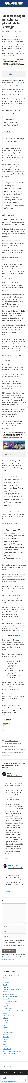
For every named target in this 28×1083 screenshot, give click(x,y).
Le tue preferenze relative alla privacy (15, 1077)
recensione (16, 635)
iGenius (5, 1013)
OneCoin (5, 1039)
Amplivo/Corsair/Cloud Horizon (11, 975)
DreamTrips (6, 987)
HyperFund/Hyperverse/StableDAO (13, 1011)
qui (17, 85)
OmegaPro (6, 1037)
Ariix (4, 980)
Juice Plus (5, 1027)
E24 (10, 74)
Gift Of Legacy (7, 1004)
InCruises (5, 1018)
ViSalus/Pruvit (7, 1049)
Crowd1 (5, 985)
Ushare (5, 1046)
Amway (5, 978)
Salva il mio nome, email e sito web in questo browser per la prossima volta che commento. (14, 942)
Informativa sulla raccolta (9, 1081)
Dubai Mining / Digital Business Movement (11, 991)
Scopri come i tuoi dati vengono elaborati (12, 958)
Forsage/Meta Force (9, 999)
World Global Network (9, 1054)
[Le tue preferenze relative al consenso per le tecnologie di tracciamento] (25, 1080)
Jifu (4, 1025)
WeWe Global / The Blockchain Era (12, 1051)
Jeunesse (5, 1023)
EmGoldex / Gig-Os (8, 994)
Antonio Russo (13, 865)
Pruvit (4, 1042)
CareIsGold (6, 983)
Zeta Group (6, 1056)
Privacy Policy (7, 1066)
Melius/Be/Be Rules (11, 741)
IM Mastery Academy (9, 1016)
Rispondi (7, 858)
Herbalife (5, 1006)
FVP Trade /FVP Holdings (10, 1001)
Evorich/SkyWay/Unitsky (10, 996)
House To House (7, 1008)
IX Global (5, 1020)
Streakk (5, 1044)
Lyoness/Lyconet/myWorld (10, 1030)
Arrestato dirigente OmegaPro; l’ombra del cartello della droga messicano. (13, 752)
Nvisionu (5, 1035)
